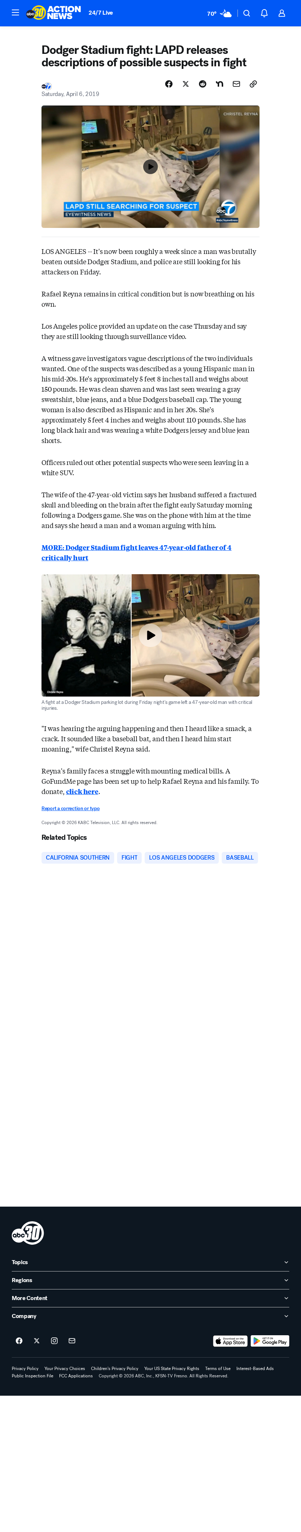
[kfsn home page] (28, 1233)
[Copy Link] (253, 84)
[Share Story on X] (185, 84)
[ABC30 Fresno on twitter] (36, 1341)
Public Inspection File (32, 1376)
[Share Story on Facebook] (169, 84)
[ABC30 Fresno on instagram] (54, 1341)
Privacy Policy (25, 1368)
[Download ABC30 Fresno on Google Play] (270, 1341)
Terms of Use (218, 1368)
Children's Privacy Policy (114, 1368)
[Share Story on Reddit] (202, 84)
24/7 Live (100, 12)
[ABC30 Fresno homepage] (53, 13)
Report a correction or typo (70, 808)
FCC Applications (76, 1376)
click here (82, 791)
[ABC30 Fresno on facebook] (19, 1341)
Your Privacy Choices (64, 1368)
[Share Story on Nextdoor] (219, 84)
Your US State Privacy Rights (171, 1368)
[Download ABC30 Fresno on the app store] (230, 1341)
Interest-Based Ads (255, 1368)
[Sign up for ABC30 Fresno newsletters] (72, 1341)
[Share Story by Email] (236, 84)
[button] (15, 12)
